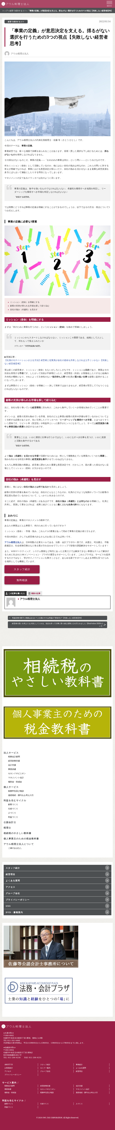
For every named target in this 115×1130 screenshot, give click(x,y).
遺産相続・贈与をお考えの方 (21, 795)
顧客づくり (13, 804)
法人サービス (11, 752)
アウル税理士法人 (20, 53)
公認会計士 (10, 822)
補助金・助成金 (15, 781)
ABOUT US (8, 1064)
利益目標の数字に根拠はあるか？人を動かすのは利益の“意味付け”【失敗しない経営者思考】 (47, 618)
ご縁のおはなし (15, 848)
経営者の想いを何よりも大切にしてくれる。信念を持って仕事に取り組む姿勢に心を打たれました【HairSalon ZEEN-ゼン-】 (57, 624)
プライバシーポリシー (18, 899)
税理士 (7, 827)
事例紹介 (79, 1064)
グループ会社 (13, 893)
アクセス (10, 886)
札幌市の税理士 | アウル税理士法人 (15, 4)
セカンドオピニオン (17, 773)
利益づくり (13, 817)
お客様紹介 (8, 1068)
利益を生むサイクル (15, 800)
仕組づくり (13, 808)
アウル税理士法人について (19, 844)
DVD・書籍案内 (14, 912)
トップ (5, 10)
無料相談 (22, 580)
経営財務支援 (14, 760)
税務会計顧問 (14, 756)
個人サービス (11, 786)
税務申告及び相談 (16, 791)
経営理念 (10, 874)
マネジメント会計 (16, 777)
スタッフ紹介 (22, 569)
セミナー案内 (45, 1068)
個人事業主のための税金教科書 (21, 838)
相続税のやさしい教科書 (17, 833)
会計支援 (12, 765)
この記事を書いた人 (16, 593)
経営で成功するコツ (18, 10)
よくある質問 (13, 880)
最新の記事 (35, 593)
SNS (8, 906)
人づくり (12, 812)
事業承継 (12, 769)
